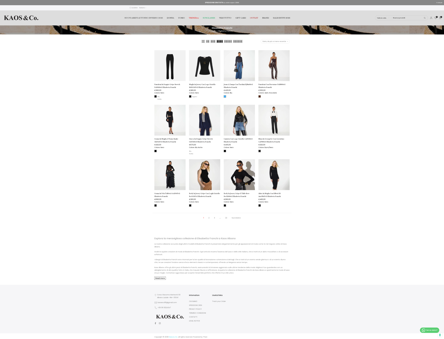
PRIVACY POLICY (195, 309)
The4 (205, 337)
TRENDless (194, 18)
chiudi (5, 2)
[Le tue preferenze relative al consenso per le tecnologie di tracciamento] (440, 335)
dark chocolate (259, 96)
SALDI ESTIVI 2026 (281, 18)
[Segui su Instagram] (160, 323)
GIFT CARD (240, 18)
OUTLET (254, 18)
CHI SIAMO (193, 301)
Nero (155, 96)
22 (226, 218)
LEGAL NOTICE (194, 321)
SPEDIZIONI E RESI (195, 305)
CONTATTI (193, 317)
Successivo (236, 218)
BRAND (265, 18)
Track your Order (219, 301)
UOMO (181, 18)
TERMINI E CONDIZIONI (197, 313)
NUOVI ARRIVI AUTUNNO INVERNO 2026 (144, 18)
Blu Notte (158, 97)
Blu (225, 96)
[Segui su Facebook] (155, 323)
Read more (160, 278)
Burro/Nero (259, 151)
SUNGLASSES (209, 18)
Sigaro (193, 97)
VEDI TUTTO (225, 18)
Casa (214, 31)
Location (134, 8)
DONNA (170, 18)
